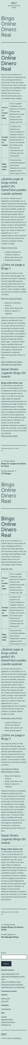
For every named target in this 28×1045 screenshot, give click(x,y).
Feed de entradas (7, 1019)
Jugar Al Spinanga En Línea (10, 974)
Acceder (4, 1017)
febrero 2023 (5, 998)
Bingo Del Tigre (7, 569)
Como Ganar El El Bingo (10, 769)
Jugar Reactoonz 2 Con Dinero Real (13, 987)
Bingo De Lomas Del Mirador (11, 299)
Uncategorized (6, 1009)
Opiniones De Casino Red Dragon (12, 984)
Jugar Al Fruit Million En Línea (11, 982)
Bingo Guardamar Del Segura (11, 362)
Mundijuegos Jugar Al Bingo (11, 718)
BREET (14, 3)
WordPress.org (6, 1025)
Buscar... (4, 953)
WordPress (17, 1038)
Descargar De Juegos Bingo (11, 364)
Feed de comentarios (8, 1022)
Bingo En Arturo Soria (9, 248)
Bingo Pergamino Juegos (10, 772)
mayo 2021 (4, 1001)
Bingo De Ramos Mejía (9, 436)
